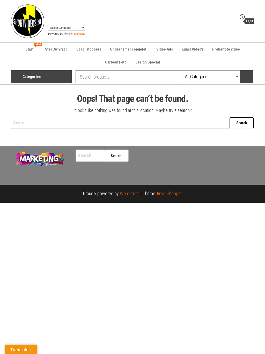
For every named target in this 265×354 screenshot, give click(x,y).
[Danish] (60, 7)
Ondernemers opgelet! (129, 49)
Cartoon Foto (116, 62)
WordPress (129, 193)
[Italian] (60, 14)
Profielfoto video (226, 49)
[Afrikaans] (50, 7)
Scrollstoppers (88, 49)
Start (32, 47)
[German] (86, 7)
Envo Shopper (169, 193)
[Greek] (50, 14)
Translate (79, 33)
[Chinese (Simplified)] (55, 7)
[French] (81, 7)
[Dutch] (66, 7)
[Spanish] (81, 14)
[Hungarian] (55, 14)
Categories (32, 76)
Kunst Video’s (192, 49)
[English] (71, 7)
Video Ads (164, 49)
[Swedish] (86, 14)
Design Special (147, 62)
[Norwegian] (71, 14)
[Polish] (76, 14)
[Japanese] (66, 14)
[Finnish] (76, 7)
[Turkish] (50, 21)
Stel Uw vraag (56, 49)
